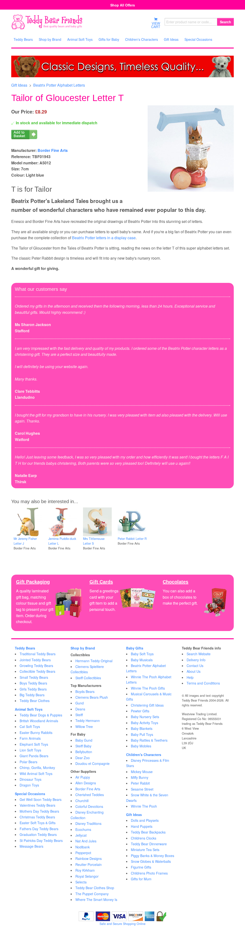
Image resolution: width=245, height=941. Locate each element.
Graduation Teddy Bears (38, 834)
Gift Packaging (33, 581)
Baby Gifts (134, 648)
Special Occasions (30, 793)
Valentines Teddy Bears (37, 805)
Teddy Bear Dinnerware (149, 843)
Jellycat (81, 835)
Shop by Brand (83, 648)
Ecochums (83, 829)
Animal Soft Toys (29, 709)
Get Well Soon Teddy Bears (40, 799)
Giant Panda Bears (34, 755)
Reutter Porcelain (88, 864)
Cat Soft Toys (30, 726)
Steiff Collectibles (88, 677)
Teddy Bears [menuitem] (23, 39)
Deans (80, 709)
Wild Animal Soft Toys (36, 773)
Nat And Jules (85, 841)
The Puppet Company (92, 893)
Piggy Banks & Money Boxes (152, 855)
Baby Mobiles (141, 746)
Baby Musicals (142, 659)
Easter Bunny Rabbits (36, 732)
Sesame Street (142, 789)
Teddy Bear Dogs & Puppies (41, 715)
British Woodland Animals (39, 720)
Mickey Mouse (142, 771)
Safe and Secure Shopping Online (122, 924)
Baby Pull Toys (142, 734)
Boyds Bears (85, 691)
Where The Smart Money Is (96, 899)
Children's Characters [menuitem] (141, 39)
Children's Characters (143, 754)
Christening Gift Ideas (147, 705)
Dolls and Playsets (145, 820)
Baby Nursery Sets (145, 716)
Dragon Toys (29, 785)
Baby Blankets (141, 728)
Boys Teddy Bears (33, 683)
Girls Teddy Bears (33, 689)
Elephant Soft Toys (34, 744)
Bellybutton (83, 751)
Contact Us (195, 665)
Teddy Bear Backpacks (148, 832)
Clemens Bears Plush (91, 697)
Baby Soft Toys (142, 653)
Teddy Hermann (87, 720)
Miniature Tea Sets (145, 849)
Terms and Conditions (203, 683)
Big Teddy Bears (32, 694)
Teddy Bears (25, 648)
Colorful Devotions (89, 806)
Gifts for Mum (141, 878)
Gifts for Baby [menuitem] (109, 39)
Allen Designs (85, 782)
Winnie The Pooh (144, 806)
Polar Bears (28, 761)
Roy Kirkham (85, 870)
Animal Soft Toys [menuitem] (80, 39)
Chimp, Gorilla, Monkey (37, 767)
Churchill (82, 800)
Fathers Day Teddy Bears (39, 828)
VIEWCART (155, 25)
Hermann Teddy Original (93, 660)
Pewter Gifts (140, 711)
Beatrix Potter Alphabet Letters (59, 85)
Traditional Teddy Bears (38, 653)
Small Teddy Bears (34, 677)
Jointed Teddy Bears (35, 659)
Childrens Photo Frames (149, 873)
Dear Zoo (82, 757)
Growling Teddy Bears (36, 665)
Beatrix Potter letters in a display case (104, 237)
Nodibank (82, 847)
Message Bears (31, 846)
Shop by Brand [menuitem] (50, 39)
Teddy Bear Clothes (35, 700)
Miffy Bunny (139, 777)
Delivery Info (196, 659)
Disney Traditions (88, 823)
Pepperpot (83, 852)
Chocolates (175, 581)
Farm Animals (30, 738)
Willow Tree (84, 726)
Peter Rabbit (140, 783)
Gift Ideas (19, 85)
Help (190, 677)
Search (225, 21)
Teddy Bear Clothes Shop (94, 887)
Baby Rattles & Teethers (149, 740)
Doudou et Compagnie (92, 763)
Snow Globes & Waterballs (151, 861)
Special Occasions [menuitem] (198, 39)
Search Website (199, 653)
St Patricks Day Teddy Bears (41, 840)
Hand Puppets (141, 826)
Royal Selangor (87, 876)
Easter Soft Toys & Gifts (38, 822)
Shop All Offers (122, 5)
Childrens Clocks (143, 838)
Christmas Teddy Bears (37, 817)
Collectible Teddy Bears (37, 671)
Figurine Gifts (141, 867)
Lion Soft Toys (30, 750)
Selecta (81, 882)
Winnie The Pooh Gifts (148, 688)
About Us (193, 671)
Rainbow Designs (88, 858)
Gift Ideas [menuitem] (171, 39)
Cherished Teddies (89, 794)
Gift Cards (101, 581)
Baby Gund (83, 740)
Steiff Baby (83, 746)
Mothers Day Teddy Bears (39, 811)
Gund (79, 703)
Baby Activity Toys (144, 722)
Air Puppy (82, 777)
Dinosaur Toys (30, 779)
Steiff (79, 714)
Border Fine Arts (53, 150)
